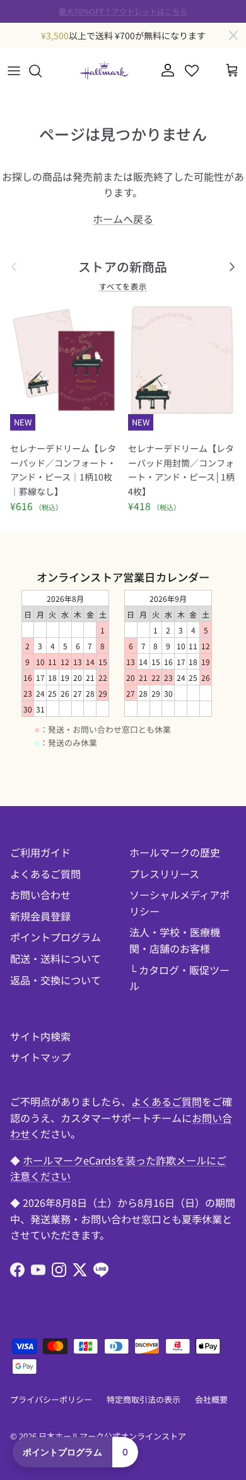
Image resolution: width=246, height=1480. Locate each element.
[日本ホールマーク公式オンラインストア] (104, 70)
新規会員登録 (40, 916)
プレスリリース (164, 873)
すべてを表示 (123, 286)
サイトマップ (40, 1057)
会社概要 (211, 1399)
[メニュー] (14, 71)
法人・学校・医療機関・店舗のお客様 (174, 940)
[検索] (42, 71)
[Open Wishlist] (192, 71)
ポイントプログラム (55, 937)
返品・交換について (55, 980)
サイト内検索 (40, 1036)
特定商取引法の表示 (143, 1399)
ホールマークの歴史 (174, 852)
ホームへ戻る (123, 218)
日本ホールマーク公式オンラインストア (112, 1436)
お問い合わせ (40, 894)
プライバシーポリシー (51, 1399)
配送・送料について (55, 958)
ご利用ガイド (40, 852)
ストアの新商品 (122, 266)
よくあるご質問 (45, 873)
